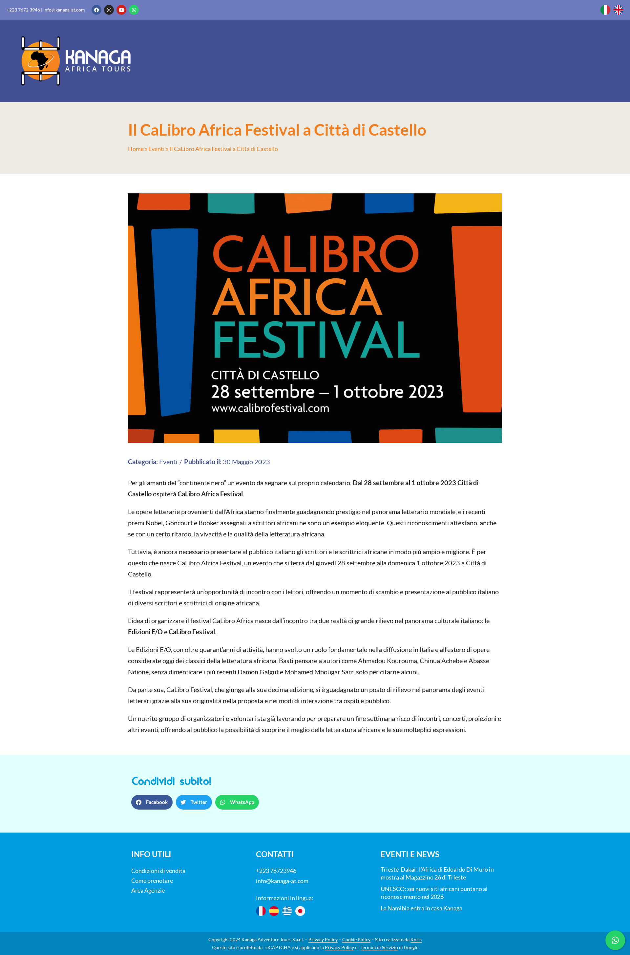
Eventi (156, 148)
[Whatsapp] (134, 10)
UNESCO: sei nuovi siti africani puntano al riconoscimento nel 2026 (434, 892)
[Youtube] (121, 10)
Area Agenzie (148, 890)
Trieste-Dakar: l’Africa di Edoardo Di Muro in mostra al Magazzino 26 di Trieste (437, 873)
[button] (152, 802)
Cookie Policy (356, 939)
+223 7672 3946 (23, 9)
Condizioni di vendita (158, 870)
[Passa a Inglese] (618, 10)
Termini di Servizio (379, 947)
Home (136, 148)
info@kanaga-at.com (64, 9)
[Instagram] (109, 10)
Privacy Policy (323, 939)
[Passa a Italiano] (605, 10)
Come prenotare (152, 880)
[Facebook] (96, 10)
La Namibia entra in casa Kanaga (421, 908)
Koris (416, 939)
